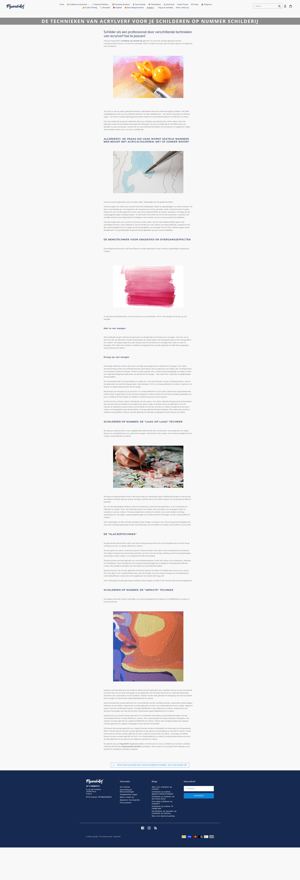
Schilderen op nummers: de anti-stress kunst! (163, 798)
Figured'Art (124, 744)
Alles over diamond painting (163, 816)
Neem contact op (127, 797)
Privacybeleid (125, 803)
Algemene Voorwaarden (130, 800)
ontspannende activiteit (130, 746)
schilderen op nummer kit (131, 41)
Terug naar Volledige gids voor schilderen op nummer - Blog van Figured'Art (151, 765)
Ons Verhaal (125, 787)
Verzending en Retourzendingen (127, 791)
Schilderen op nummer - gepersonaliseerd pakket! (162, 793)
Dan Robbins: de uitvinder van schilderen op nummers (164, 812)
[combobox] (268, 6)
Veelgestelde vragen (128, 794)
